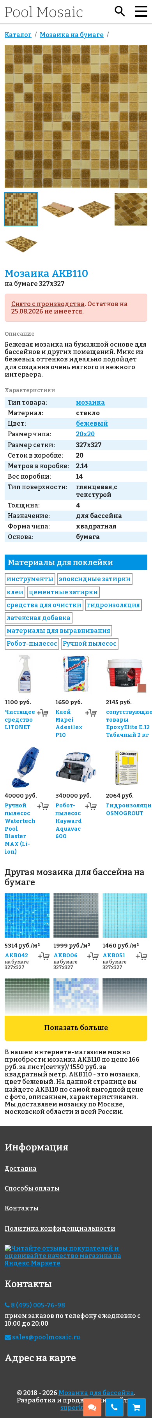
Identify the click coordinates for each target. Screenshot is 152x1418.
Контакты (22, 1208)
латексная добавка (39, 618)
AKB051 (114, 955)
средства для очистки (44, 605)
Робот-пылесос (32, 643)
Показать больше (76, 1027)
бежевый (92, 423)
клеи (15, 592)
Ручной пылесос (90, 643)
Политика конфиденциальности (60, 1228)
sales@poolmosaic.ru (45, 1337)
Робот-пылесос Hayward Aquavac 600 (68, 821)
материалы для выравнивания (58, 630)
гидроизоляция (113, 605)
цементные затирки (63, 592)
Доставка (21, 1168)
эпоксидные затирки (95, 579)
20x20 (85, 434)
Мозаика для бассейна (96, 1393)
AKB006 (65, 955)
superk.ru (76, 1407)
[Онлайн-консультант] (92, 1407)
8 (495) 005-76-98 (37, 1305)
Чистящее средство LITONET (20, 720)
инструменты (30, 579)
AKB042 (16, 955)
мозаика (90, 402)
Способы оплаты (32, 1188)
